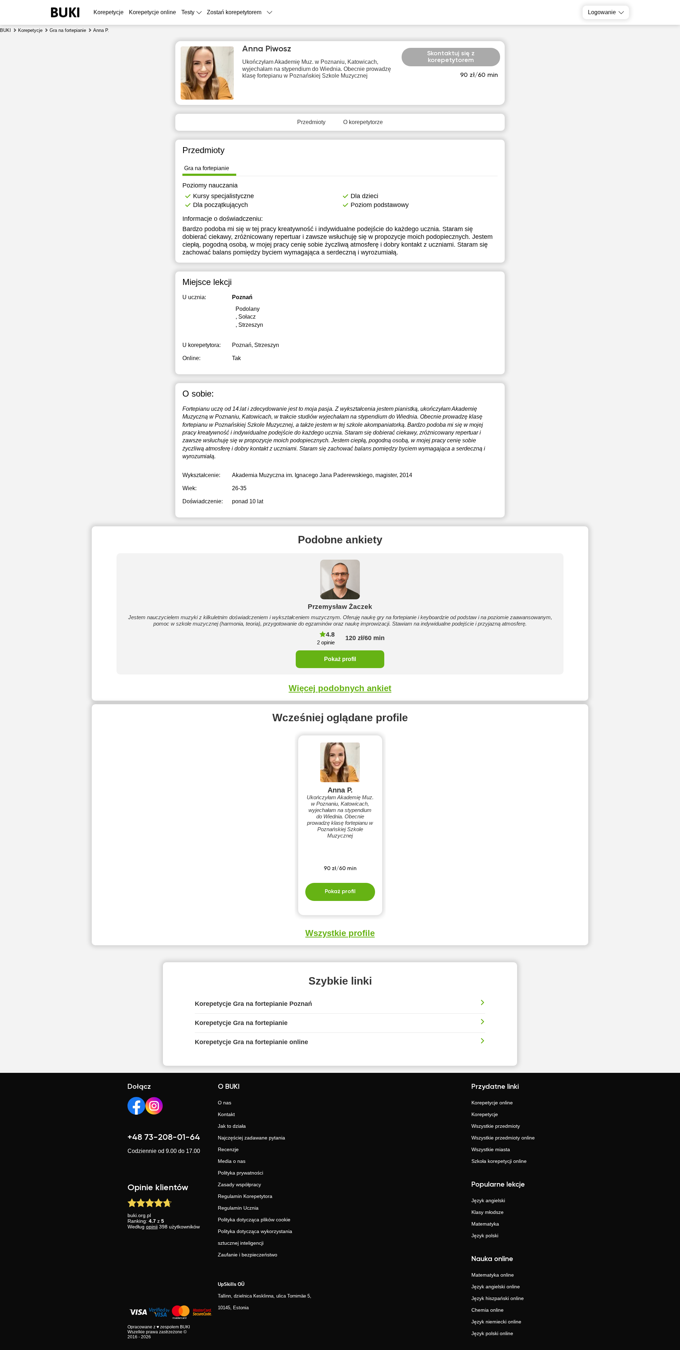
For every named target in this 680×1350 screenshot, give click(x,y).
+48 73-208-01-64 (164, 1137)
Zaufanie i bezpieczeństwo (247, 1254)
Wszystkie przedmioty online (503, 1138)
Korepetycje (484, 1114)
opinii (152, 1226)
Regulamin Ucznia (238, 1208)
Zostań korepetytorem (234, 12)
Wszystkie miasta (490, 1149)
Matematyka (485, 1224)
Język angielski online (495, 1286)
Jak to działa (232, 1126)
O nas (224, 1102)
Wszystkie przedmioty (495, 1126)
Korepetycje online (152, 12)
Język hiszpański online (497, 1298)
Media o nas (231, 1161)
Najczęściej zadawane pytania (251, 1138)
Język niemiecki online (496, 1321)
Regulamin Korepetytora (245, 1196)
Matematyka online (492, 1275)
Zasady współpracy (239, 1184)
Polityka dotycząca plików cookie (254, 1219)
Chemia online (487, 1310)
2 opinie (326, 642)
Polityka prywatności (240, 1173)
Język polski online (492, 1333)
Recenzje (228, 1149)
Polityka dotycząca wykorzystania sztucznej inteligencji (255, 1237)
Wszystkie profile (340, 933)
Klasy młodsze (487, 1212)
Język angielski (488, 1200)
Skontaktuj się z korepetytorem (451, 57)
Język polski (484, 1235)
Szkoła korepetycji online (499, 1161)
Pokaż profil (340, 659)
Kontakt (226, 1114)
